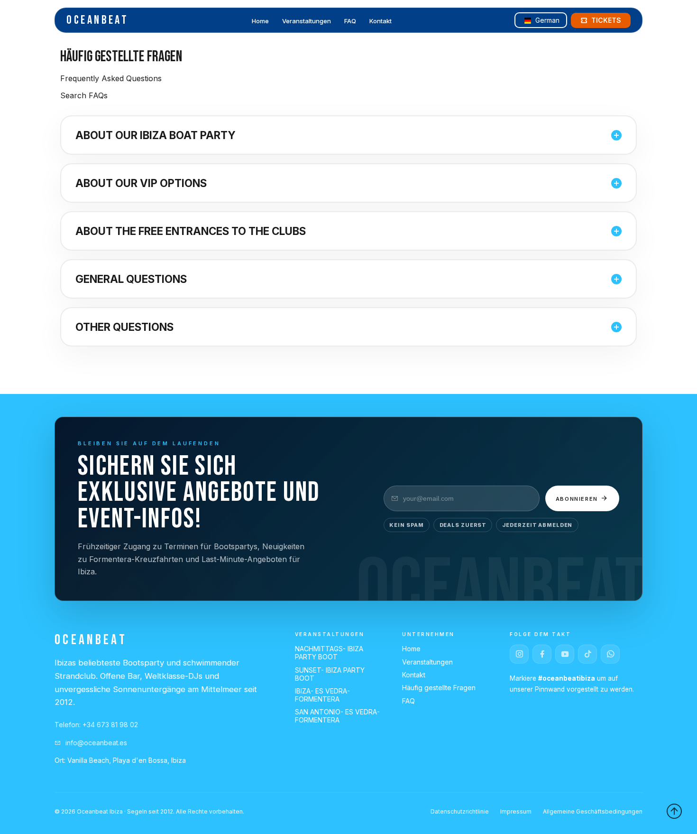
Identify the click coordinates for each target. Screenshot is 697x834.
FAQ (350, 21)
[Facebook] (541, 654)
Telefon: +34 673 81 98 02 (96, 725)
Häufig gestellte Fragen (439, 688)
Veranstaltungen (306, 21)
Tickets (606, 20)
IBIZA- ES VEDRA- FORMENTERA (322, 695)
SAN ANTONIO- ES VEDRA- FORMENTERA (337, 716)
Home (260, 21)
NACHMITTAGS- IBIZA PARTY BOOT (329, 653)
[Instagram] (519, 654)
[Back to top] (674, 811)
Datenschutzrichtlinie (460, 811)
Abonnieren (578, 499)
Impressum (516, 811)
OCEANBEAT (97, 20)
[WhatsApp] (610, 654)
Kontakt (380, 21)
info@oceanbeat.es (95, 743)
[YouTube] (564, 654)
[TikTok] (587, 654)
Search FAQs (84, 95)
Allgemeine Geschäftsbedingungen (592, 811)
